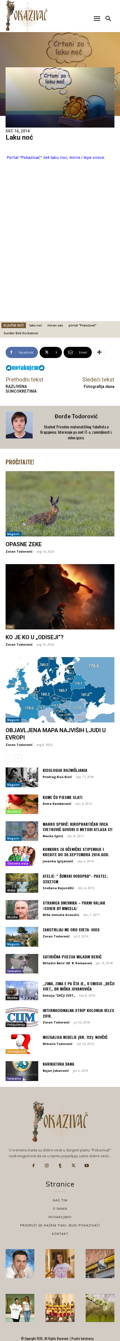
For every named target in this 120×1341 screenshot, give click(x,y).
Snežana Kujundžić (58, 888)
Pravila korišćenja (82, 1338)
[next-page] (18, 758)
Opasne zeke (24, 544)
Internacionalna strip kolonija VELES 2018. (78, 1013)
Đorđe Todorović (76, 416)
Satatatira (14, 971)
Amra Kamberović (57, 803)
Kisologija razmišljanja (65, 770)
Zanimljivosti (16, 1051)
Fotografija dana (99, 386)
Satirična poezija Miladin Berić (72, 957)
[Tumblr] (60, 1165)
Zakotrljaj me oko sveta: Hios (71, 929)
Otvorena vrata (17, 863)
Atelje (11, 890)
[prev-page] (9, 758)
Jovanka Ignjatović (58, 861)
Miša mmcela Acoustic (61, 915)
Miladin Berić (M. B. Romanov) (67, 963)
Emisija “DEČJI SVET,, (59, 995)
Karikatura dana (58, 1064)
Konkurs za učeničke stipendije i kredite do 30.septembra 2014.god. (76, 852)
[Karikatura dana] (22, 1071)
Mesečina (14, 811)
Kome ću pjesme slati (62, 797)
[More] (99, 352)
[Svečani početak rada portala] (59, 1308)
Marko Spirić (53, 836)
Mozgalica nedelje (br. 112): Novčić (75, 1037)
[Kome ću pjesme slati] (22, 804)
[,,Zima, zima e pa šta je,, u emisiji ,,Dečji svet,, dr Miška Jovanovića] (22, 990)
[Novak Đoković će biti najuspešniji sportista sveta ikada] (20, 1263)
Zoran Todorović (19, 551)
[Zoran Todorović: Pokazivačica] (100, 1263)
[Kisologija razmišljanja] (22, 777)
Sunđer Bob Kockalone (21, 333)
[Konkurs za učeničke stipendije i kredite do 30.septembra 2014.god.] (22, 856)
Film (10, 627)
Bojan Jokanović (56, 1070)
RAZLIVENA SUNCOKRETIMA (21, 388)
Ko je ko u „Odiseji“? (35, 637)
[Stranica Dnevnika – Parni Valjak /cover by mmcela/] (22, 910)
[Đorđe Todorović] (20, 427)
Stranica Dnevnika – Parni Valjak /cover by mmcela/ (74, 905)
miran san (55, 325)
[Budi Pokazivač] (20, 1308)
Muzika (12, 917)
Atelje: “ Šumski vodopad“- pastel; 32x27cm (75, 878)
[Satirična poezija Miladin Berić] (22, 963)
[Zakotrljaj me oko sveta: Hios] (22, 936)
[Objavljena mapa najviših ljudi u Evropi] (60, 689)
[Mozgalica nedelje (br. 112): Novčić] (22, 1044)
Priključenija (16, 1025)
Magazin (13, 534)
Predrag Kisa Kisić (57, 777)
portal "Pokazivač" (83, 325)
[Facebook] (33, 1165)
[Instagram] (47, 1165)
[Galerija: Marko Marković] (100, 1308)
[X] (73, 1165)
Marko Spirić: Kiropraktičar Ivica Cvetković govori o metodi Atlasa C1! (77, 826)
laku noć (35, 325)
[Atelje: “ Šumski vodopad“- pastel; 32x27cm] (22, 883)
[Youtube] (86, 1165)
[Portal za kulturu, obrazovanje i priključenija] (26, 16)
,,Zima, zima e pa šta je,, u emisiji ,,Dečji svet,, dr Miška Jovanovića (78, 986)
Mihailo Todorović (58, 1044)
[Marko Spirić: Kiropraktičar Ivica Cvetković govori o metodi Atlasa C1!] (22, 831)
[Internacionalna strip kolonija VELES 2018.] (22, 1017)
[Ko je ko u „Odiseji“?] (60, 596)
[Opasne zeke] (60, 503)
